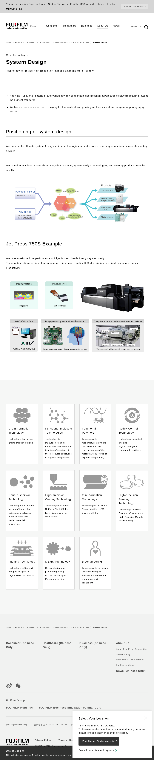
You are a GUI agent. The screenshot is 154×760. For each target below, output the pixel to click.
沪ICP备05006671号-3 (18, 724)
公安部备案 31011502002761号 (50, 724)
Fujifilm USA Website (134, 7)
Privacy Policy (43, 740)
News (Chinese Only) (131, 670)
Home (9, 42)
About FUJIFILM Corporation (131, 649)
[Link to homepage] (17, 26)
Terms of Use (66, 740)
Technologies (61, 42)
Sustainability (123, 654)
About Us (19, 42)
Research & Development (130, 659)
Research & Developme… (39, 42)
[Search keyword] (146, 27)
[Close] (145, 717)
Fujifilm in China (125, 665)
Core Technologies (80, 42)
